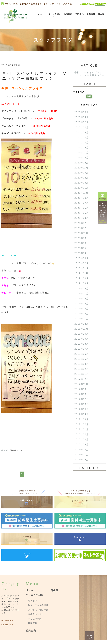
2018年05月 (81, 359)
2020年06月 (81, 243)
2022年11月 (81, 168)
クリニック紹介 (53, 14)
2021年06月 (81, 208)
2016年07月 (81, 454)
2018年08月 (81, 344)
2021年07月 (81, 203)
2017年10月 (81, 389)
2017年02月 (81, 424)
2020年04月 (81, 253)
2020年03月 (81, 258)
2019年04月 (81, 303)
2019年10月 (81, 278)
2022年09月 (81, 173)
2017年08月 (81, 394)
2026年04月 (81, 117)
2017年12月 (81, 379)
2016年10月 (81, 439)
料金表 (101, 14)
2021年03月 (81, 218)
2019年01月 (81, 319)
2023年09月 (81, 147)
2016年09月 (81, 444)
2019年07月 (81, 293)
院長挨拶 (32, 600)
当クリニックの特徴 (38, 605)
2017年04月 (81, 414)
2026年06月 (81, 112)
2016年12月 (81, 434)
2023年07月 (81, 152)
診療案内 (68, 14)
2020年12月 (81, 228)
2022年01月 (81, 188)
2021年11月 (81, 193)
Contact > (7, 625)
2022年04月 (81, 178)
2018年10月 (81, 334)
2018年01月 (81, 374)
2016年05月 (81, 459)
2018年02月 (81, 369)
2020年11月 (81, 233)
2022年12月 (81, 162)
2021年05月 (81, 213)
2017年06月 (81, 404)
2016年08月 (81, 449)
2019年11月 (81, 273)
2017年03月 (81, 419)
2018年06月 (81, 354)
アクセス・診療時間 (38, 610)
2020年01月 (81, 268)
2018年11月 (81, 329)
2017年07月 (81, 399)
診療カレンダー (35, 614)
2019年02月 (81, 314)
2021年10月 (81, 198)
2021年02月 (81, 223)
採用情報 (32, 623)
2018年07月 (81, 349)
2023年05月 (81, 157)
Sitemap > (7, 620)
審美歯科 (91, 14)
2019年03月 (81, 309)
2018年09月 (81, 339)
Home (40, 14)
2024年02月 (81, 137)
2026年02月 (81, 122)
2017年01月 (81, 429)
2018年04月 (81, 364)
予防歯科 (79, 14)
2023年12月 (81, 142)
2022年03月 (81, 183)
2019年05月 (81, 298)
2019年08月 (81, 288)
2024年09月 (81, 132)
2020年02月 (81, 263)
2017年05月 (81, 409)
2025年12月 (81, 127)
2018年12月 (81, 324)
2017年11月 (81, 384)
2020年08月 (81, 238)
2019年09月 (81, 283)
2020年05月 (81, 248)
